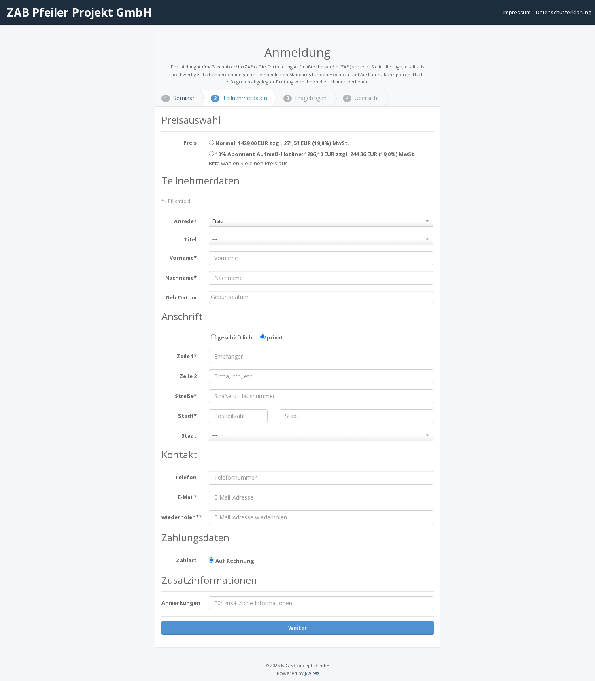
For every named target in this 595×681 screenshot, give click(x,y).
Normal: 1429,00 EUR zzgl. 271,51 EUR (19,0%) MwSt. (281, 143)
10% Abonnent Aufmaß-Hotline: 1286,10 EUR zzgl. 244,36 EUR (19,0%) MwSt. (315, 154)
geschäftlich (234, 337)
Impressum (517, 12)
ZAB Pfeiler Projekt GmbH (78, 12)
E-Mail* (187, 497)
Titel (190, 239)
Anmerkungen (181, 602)
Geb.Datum (181, 297)
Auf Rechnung (234, 560)
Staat (189, 435)
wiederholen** (182, 517)
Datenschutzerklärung (563, 12)
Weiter (297, 628)
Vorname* (183, 257)
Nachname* (181, 277)
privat (274, 337)
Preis (190, 142)
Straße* (186, 395)
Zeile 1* (186, 356)
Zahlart (186, 560)
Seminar (179, 98)
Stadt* (187, 415)
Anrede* (185, 221)
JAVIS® (312, 673)
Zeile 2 (188, 376)
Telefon (186, 477)
